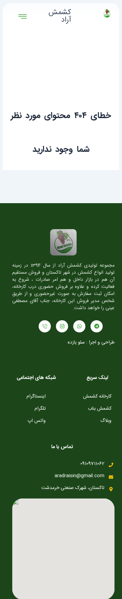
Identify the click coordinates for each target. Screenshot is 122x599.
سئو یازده (76, 342)
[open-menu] (22, 17)
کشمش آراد (59, 16)
